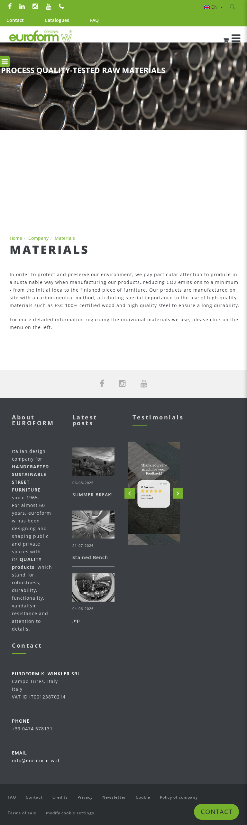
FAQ (94, 20)
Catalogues (57, 20)
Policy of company (179, 797)
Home (16, 238)
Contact (15, 20)
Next (178, 493)
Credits (60, 797)
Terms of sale (22, 813)
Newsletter (114, 797)
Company (38, 238)
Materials (65, 238)
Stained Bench (90, 557)
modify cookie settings (70, 813)
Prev (129, 493)
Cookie (143, 797)
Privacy (85, 797)
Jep (76, 620)
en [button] (215, 7)
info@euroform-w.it (36, 760)
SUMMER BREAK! (92, 495)
